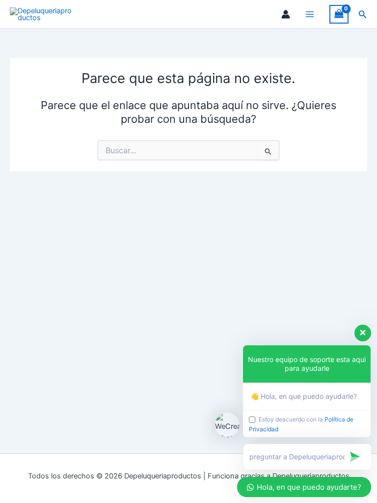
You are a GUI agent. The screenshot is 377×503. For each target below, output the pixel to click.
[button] (362, 14)
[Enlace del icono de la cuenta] (285, 14)
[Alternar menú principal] (310, 14)
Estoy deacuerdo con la (301, 424)
